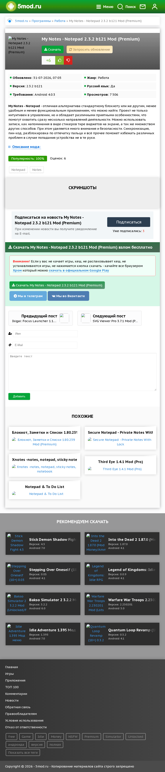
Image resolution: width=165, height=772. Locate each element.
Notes (36, 170)
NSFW (73, 737)
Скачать (54, 49)
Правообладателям (21, 714)
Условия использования (24, 720)
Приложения (15, 680)
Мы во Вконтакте (70, 296)
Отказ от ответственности (26, 727)
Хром (17, 270)
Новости (11, 700)
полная (55, 744)
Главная (11, 667)
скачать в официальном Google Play (79, 270)
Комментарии (16, 694)
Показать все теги (23, 752)
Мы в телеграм (30, 296)
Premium (91, 737)
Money (56, 737)
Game (26, 737)
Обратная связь (18, 707)
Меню (108, 7)
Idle (41, 737)
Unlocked (135, 737)
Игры (9, 674)
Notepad (18, 170)
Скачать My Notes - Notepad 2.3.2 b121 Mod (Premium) (58, 285)
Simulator (113, 737)
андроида (16, 744)
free (11, 737)
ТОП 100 (12, 687)
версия (37, 744)
